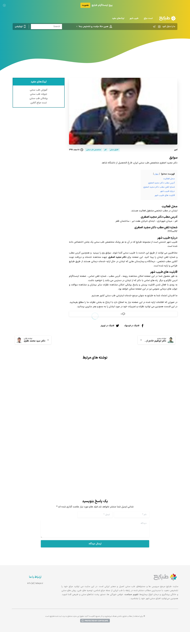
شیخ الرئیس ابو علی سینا (156, 436)
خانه (110, 42)
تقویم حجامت (131, 594)
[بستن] (4, 5)
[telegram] (154, 26)
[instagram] (159, 26)
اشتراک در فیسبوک (131, 325)
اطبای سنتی (99, 42)
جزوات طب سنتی (38, 94)
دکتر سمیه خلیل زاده (75, 449)
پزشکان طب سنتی (39, 98)
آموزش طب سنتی (38, 90)
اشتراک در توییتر (107, 325)
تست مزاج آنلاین (38, 102)
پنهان (156, 174)
